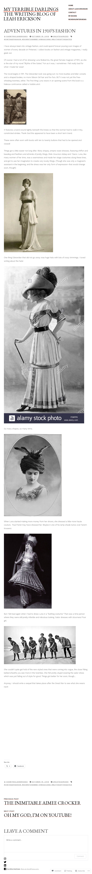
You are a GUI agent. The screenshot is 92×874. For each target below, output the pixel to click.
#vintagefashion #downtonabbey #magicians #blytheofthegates (38, 39)
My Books (72, 16)
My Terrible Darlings (31, 9)
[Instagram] (5, 858)
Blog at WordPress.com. (30, 869)
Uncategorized (61, 36)
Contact (72, 12)
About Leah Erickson (78, 9)
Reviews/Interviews (77, 19)
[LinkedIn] (5, 865)
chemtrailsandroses (17, 36)
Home (70, 5)
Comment (80, 856)
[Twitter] (5, 861)
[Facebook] (5, 868)
